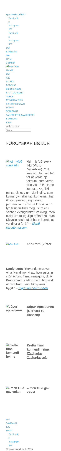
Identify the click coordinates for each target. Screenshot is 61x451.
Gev (8, 55)
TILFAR (9, 96)
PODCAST (11, 85)
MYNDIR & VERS (14, 99)
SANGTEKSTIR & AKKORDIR (20, 114)
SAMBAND (11, 51)
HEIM (9, 59)
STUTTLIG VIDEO (14, 92)
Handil (9, 70)
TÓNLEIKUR (12, 111)
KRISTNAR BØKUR (15, 103)
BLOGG (9, 81)
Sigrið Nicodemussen (33, 288)
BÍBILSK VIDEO (13, 88)
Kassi (9, 122)
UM (8, 47)
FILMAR (10, 107)
